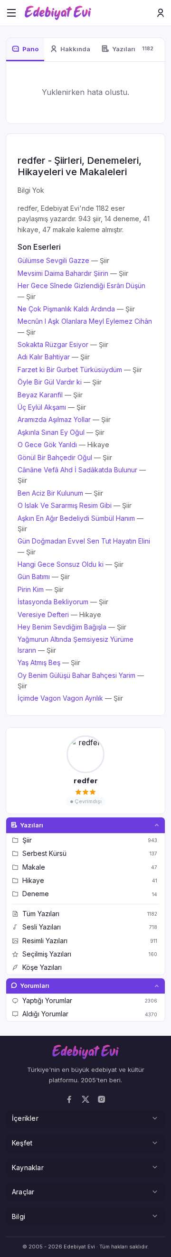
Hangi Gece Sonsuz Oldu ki (61, 564)
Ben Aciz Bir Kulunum (50, 493)
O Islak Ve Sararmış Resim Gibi (65, 505)
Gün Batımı (34, 576)
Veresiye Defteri (43, 614)
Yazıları (31, 825)
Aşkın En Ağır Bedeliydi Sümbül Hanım (76, 518)
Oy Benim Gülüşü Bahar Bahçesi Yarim (76, 675)
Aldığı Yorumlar (89, 1014)
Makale (89, 867)
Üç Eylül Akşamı (42, 407)
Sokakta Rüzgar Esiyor (53, 344)
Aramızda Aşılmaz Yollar (54, 419)
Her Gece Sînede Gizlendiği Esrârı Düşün (81, 285)
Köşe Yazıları (42, 967)
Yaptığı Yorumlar (89, 1000)
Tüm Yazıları (89, 914)
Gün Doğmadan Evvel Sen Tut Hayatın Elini (84, 541)
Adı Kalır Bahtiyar (44, 357)
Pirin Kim (31, 589)
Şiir (89, 840)
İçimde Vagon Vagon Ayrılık (60, 698)
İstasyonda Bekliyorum (53, 602)
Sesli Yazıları (89, 927)
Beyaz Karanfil (40, 395)
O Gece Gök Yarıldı (47, 445)
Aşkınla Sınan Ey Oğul (51, 432)
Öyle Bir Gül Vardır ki (50, 382)
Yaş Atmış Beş (39, 662)
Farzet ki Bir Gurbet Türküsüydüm (70, 370)
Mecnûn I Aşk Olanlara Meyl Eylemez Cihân (85, 321)
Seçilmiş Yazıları (89, 954)
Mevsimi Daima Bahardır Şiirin (63, 273)
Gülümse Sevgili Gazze (53, 260)
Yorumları (34, 985)
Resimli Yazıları (89, 941)
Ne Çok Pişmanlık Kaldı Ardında (66, 309)
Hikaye (89, 880)
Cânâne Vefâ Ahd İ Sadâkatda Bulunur (77, 470)
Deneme (89, 894)
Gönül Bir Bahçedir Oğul (55, 457)
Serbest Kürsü (89, 853)
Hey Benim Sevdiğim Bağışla (62, 627)
